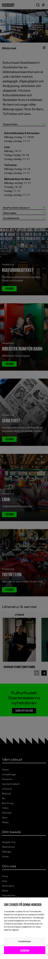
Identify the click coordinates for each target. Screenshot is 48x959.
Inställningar (24, 941)
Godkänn (24, 950)
